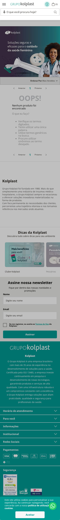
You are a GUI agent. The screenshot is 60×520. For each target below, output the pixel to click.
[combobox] (32, 12)
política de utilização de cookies (29, 507)
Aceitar (30, 514)
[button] (4, 12)
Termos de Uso (42, 324)
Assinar (30, 334)
